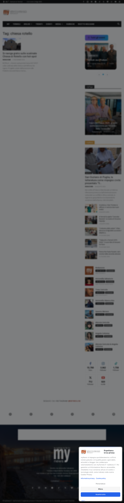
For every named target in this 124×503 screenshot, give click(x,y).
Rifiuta (100, 489)
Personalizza (100, 484)
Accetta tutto (100, 494)
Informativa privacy (88, 478)
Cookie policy (101, 478)
